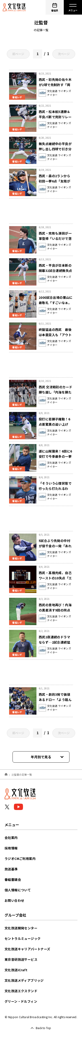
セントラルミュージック (23, 938)
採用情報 (11, 848)
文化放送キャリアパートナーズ (27, 949)
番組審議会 (13, 879)
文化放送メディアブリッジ (24, 980)
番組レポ (17, 97)
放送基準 (11, 869)
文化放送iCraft (16, 970)
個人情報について (18, 890)
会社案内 (11, 837)
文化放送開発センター (21, 928)
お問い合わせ (14, 900)
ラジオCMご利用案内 (20, 858)
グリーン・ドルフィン (21, 1001)
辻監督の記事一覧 (22, 774)
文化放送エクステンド (21, 991)
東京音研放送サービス (21, 959)
